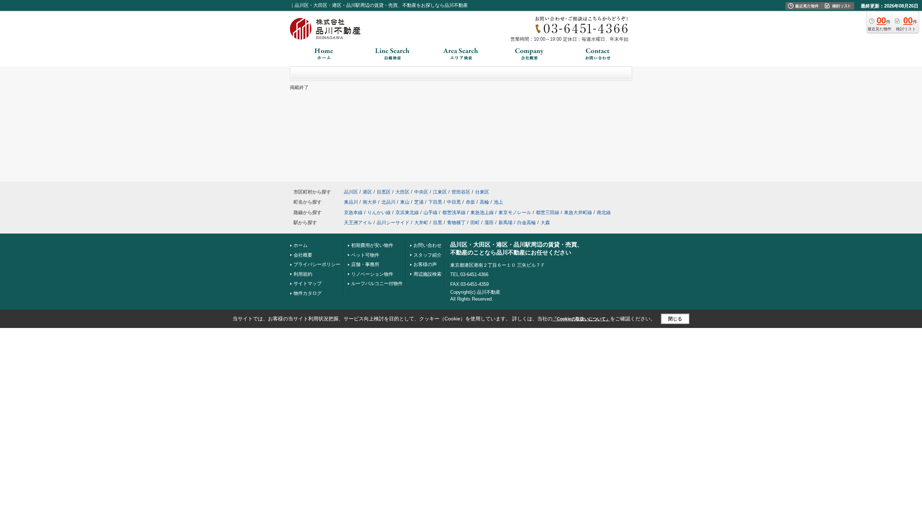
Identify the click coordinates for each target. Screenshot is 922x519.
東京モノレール (514, 212)
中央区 (421, 192)
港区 (367, 192)
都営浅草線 (454, 212)
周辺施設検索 (427, 274)
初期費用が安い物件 (372, 245)
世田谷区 (461, 192)
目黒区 (384, 192)
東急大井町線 (578, 212)
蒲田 (489, 222)
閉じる (675, 318)
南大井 (370, 202)
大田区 (402, 192)
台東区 (482, 192)
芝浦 (419, 202)
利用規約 (303, 274)
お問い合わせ (427, 245)
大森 (545, 222)
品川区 (351, 192)
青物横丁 (456, 222)
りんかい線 (379, 212)
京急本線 (353, 212)
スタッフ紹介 (427, 255)
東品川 (351, 202)
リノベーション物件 (372, 274)
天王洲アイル (358, 222)
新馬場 (505, 222)
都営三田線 (547, 212)
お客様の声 (425, 264)
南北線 (604, 212)
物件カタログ (308, 293)
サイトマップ (308, 283)
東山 (404, 202)
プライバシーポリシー (317, 264)
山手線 (431, 212)
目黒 (437, 222)
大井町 (421, 222)
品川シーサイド (393, 222)
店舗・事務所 (365, 264)
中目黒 (454, 202)
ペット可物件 (365, 255)
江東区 (440, 192)
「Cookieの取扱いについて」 (581, 318)
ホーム (301, 245)
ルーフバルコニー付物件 (377, 283)
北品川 (388, 202)
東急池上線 (482, 212)
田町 (475, 222)
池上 (498, 202)
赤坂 (470, 202)
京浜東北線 (407, 212)
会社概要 (303, 255)
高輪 (484, 202)
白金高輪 (526, 222)
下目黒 (435, 202)
